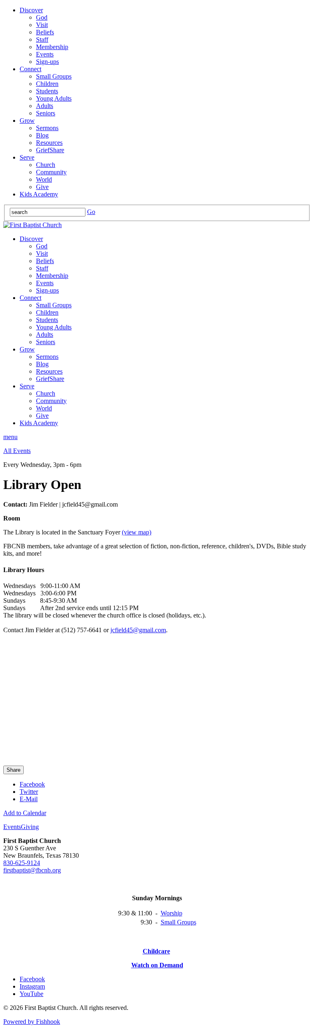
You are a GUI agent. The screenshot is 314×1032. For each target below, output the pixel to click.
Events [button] (12, 826)
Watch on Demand (157, 965)
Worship (171, 913)
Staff (42, 39)
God (41, 17)
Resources (49, 142)
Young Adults (54, 98)
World (44, 179)
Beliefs (45, 32)
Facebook (32, 784)
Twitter (29, 791)
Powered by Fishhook (31, 1021)
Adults (44, 105)
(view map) (136, 532)
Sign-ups (47, 61)
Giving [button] (30, 826)
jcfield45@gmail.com (138, 629)
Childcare (156, 951)
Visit (42, 24)
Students (47, 91)
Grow (27, 120)
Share (13, 770)
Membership (52, 46)
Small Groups (54, 76)
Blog (42, 135)
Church (45, 164)
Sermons (47, 127)
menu (10, 436)
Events (45, 54)
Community (51, 172)
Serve (27, 157)
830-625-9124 (21, 862)
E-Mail (29, 798)
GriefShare (50, 149)
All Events (17, 450)
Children (47, 83)
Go (91, 211)
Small (169, 922)
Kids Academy (39, 194)
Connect (30, 68)
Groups (186, 922)
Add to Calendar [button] (24, 812)
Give (42, 186)
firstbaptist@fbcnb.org (32, 870)
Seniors (45, 113)
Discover (31, 10)
